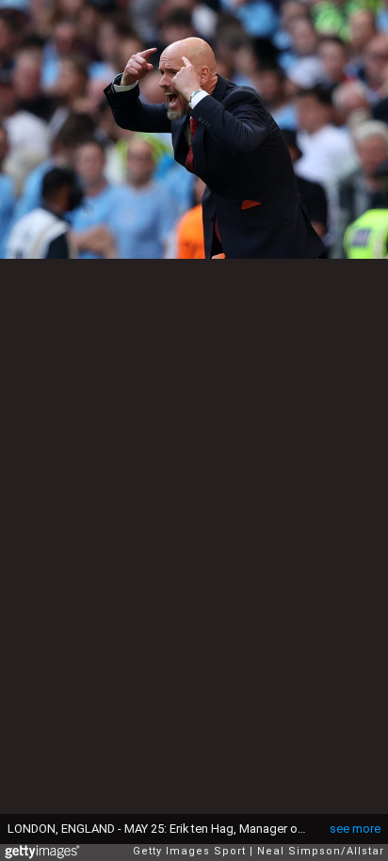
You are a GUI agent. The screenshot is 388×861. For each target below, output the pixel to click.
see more (355, 828)
